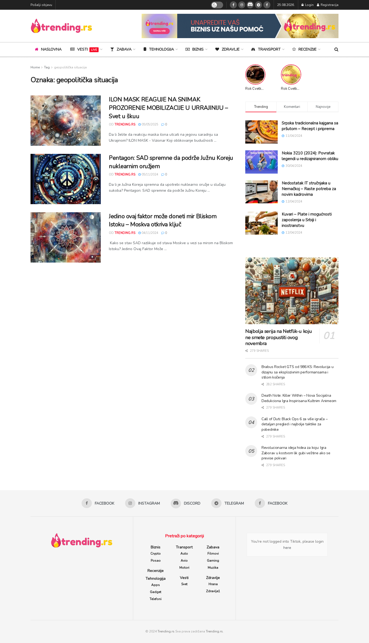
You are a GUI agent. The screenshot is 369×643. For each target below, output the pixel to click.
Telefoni (156, 599)
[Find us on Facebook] (233, 5)
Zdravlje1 (213, 591)
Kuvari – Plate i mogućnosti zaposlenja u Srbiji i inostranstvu (307, 219)
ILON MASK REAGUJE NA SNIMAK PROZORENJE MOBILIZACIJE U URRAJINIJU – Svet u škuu (168, 107)
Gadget (155, 592)
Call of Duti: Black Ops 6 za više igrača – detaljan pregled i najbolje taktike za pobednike (294, 424)
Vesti (87, 49)
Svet (184, 584)
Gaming (213, 560)
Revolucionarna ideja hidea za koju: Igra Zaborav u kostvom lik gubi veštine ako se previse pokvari (295, 453)
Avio (184, 560)
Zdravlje (231, 49)
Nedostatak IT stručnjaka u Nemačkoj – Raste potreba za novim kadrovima (309, 188)
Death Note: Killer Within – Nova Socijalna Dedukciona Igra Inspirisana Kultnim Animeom (298, 398)
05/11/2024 (149, 175)
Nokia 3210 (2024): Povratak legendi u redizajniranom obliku (310, 155)
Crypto (155, 553)
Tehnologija (161, 49)
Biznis (198, 49)
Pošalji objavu (41, 5)
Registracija (329, 5)
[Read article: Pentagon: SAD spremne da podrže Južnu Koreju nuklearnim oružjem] (66, 179)
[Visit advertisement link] (240, 26)
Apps (155, 585)
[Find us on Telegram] (258, 5)
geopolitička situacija (70, 67)
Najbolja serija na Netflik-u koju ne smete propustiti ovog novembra (278, 337)
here (287, 547)
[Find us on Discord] (250, 5)
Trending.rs (166, 631)
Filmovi (213, 553)
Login (309, 5)
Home (35, 67)
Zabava (124, 49)
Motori (184, 567)
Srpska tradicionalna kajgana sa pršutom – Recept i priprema (310, 125)
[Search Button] (336, 49)
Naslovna (51, 49)
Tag (47, 67)
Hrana (213, 584)
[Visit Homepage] (61, 25)
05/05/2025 (149, 124)
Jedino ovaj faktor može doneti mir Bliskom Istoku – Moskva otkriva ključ (163, 220)
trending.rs (125, 124)
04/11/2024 (149, 233)
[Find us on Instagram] (241, 5)
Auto (184, 553)
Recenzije (307, 49)
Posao (156, 560)
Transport (269, 49)
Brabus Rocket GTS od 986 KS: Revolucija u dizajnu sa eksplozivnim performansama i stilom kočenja (297, 372)
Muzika (213, 567)
